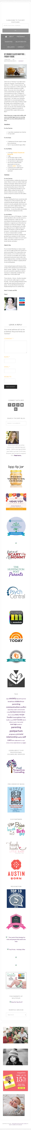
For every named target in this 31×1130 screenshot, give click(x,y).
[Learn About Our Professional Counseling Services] (16, 767)
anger (7, 698)
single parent (18, 740)
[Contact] (22, 405)
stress (8, 742)
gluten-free (21, 717)
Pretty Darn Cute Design (15, 1124)
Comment (9, 338)
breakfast (11, 701)
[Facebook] (9, 405)
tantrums (18, 742)
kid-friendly (18, 720)
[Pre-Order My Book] (16, 800)
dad (11, 712)
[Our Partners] (16, 829)
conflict (23, 707)
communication (13, 707)
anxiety (12, 698)
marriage (13, 724)
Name (7, 357)
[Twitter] (13, 405)
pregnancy (12, 734)
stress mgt (13, 742)
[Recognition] (16, 898)
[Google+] (15, 409)
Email (7, 367)
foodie (9, 717)
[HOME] (6, 36)
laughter (15, 722)
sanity (20, 737)
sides (13, 740)
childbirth (18, 701)
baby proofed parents (15, 11)
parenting (16, 727)
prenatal (19, 734)
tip (21, 742)
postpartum (16, 730)
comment (21, 61)
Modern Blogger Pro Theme (19, 1123)
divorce (9, 714)
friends (14, 717)
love (18, 722)
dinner (23, 712)
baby (18, 698)
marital (21, 722)
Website (7, 377)
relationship (12, 737)
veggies (24, 742)
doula (13, 714)
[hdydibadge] (16, 1002)
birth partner (22, 698)
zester (14, 166)
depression (17, 712)
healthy (8, 720)
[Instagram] (18, 405)
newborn (19, 724)
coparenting (10, 709)
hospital (11, 719)
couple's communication (19, 709)
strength (23, 740)
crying (8, 712)
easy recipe (19, 714)
